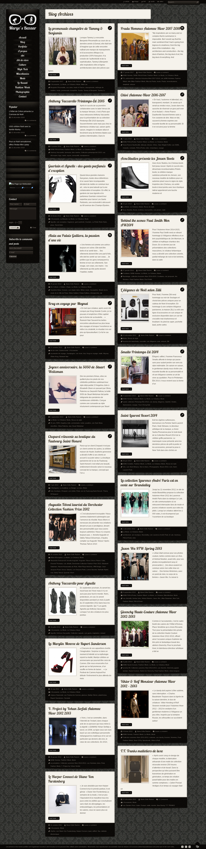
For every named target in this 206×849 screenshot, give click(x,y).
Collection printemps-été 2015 (91, 152)
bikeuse (143, 145)
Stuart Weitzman (78, 426)
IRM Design (97, 566)
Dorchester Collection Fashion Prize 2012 (86, 563)
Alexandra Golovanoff (58, 560)
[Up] (197, 845)
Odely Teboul (58, 572)
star (70, 426)
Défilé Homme (128, 75)
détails (69, 563)
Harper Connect (81, 831)
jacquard (171, 276)
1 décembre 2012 (129, 529)
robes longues (174, 671)
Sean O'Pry (138, 740)
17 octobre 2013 (56, 347)
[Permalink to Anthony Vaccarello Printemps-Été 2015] (76, 100)
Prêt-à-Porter (140, 148)
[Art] (22, 55)
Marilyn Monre (93, 695)
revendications (172, 81)
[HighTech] (22, 69)
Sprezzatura (127, 405)
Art (51, 287)
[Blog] (22, 41)
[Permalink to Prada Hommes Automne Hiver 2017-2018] (150, 28)
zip (101, 293)
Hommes (174, 737)
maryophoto (18, 187)
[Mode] (22, 78)
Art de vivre (54, 350)
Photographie (154, 467)
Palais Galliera (84, 293)
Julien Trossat (141, 805)
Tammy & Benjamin (90, 90)
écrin (80, 353)
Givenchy (170, 668)
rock (170, 467)
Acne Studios (127, 210)
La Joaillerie (64, 488)
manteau (177, 535)
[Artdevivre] (22, 59)
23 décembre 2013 (129, 335)
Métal (82, 290)
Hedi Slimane (134, 467)
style (163, 210)
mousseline (94, 290)
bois (52, 491)
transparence (84, 155)
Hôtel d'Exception (57, 557)
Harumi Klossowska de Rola (67, 566)
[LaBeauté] (22, 82)
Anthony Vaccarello (57, 152)
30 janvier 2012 (56, 757)
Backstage (126, 276)
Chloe (155, 145)
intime (73, 491)
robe (147, 148)
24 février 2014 (56, 216)
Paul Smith (148, 279)
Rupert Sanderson (57, 698)
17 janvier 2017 (128, 72)
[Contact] (22, 96)
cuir (67, 87)
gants (90, 633)
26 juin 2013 (127, 461)
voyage (161, 148)
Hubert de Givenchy (147, 671)
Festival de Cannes (74, 695)
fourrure (167, 737)
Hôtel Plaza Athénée (85, 566)
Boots (135, 210)
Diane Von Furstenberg (67, 831)
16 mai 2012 (55, 689)
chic (124, 467)
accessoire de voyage (58, 353)
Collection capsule (77, 633)
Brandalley (145, 535)
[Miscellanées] (22, 73)
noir (52, 572)
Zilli (168, 341)
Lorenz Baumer (91, 569)
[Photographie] (22, 91)
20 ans (53, 423)
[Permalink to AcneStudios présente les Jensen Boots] (147, 158)
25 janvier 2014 (56, 284)
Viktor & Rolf (155, 740)
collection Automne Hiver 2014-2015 (143, 276)
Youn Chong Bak (144, 405)
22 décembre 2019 (18, 132)
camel (125, 402)
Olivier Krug (55, 356)
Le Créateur (71, 84)
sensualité (75, 155)
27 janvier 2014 (128, 270)
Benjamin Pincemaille (58, 87)
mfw (129, 81)
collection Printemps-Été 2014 (138, 402)
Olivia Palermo (63, 426)
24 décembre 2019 (18, 117)
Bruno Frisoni (96, 560)
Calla (103, 560)
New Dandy (161, 805)
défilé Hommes (169, 78)
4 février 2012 (128, 731)
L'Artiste (62, 287)
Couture (64, 290)
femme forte (137, 598)
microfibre (54, 426)
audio (153, 1)
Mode (78, 84)
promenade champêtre (69, 90)
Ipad (90, 831)
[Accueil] (22, 37)
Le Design (72, 488)
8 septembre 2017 (57, 81)
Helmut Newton (147, 598)
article (127, 1)
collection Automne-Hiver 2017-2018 (147, 78)
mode (58, 90)
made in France (79, 87)
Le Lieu (79, 488)
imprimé (168, 402)
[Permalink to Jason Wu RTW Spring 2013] (141, 548)
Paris (78, 491)
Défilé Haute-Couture (130, 665)
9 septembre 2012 (129, 592)
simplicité (126, 84)
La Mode (63, 84)
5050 (58, 423)
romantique (154, 148)
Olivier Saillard (74, 293)
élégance (153, 341)
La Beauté (64, 219)
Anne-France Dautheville (131, 145)
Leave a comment (92, 81)
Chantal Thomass (57, 563)
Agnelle (53, 222)
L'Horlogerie (55, 488)
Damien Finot (130, 805)
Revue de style (149, 207)
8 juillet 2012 (127, 662)
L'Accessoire (55, 84)
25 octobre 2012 (56, 554)
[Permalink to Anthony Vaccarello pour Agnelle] (72, 582)
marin (64, 155)
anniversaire (75, 423)
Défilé (177, 145)
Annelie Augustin (72, 560)
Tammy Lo (101, 90)
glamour (84, 695)
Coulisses (126, 273)
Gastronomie (63, 350)
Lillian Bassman (166, 598)
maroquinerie (89, 87)
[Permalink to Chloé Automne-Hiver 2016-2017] (143, 94)
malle (100, 353)
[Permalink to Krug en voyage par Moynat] (68, 303)
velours (132, 84)
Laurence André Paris (160, 535)
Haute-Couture (134, 671)
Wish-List (84, 84)
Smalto (173, 402)
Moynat (105, 353)
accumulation (55, 763)
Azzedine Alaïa (56, 290)
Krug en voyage (92, 353)
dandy (155, 402)
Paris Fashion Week (137, 279)
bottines (141, 210)
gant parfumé (79, 222)
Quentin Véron (69, 572)
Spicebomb (146, 740)
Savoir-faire (59, 225)
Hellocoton (28, 187)
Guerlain (88, 222)
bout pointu (149, 210)
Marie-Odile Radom (74, 81)
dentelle (129, 598)
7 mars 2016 (127, 139)
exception (63, 222)
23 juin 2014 (127, 204)
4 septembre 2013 (129, 396)
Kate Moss (98, 423)
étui (84, 353)
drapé (73, 290)
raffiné (94, 831)
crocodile (143, 341)
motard (102, 633)
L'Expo (68, 287)
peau (52, 225)
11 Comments (163, 799)
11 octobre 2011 (56, 825)
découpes (54, 155)
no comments (31, 120)
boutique (57, 491)
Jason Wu (156, 598)
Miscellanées (168, 595)
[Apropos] (22, 50)
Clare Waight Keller (164, 145)
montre (153, 805)
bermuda (68, 152)
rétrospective (94, 293)
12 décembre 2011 (129, 799)
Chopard (64, 491)
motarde (126, 148)
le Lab (171, 535)
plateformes (102, 695)
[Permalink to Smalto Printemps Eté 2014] (139, 351)
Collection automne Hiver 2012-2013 (144, 668)
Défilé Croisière (128, 464)
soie (158, 341)
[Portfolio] (22, 46)
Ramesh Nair (63, 356)
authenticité (130, 78)
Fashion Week (152, 75)
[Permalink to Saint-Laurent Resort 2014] (139, 415)
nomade (132, 148)
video (161, 1)
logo (59, 155)
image (136, 1)
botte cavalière (86, 423)
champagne (71, 353)
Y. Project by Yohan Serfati (70, 766)
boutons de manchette (131, 341)
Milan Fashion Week (138, 81)
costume (152, 737)
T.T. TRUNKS (170, 805)
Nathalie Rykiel (103, 569)
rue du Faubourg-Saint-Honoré (91, 491)
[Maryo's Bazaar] (22, 30)
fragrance (71, 222)
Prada (164, 81)
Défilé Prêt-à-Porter (140, 75)
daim (71, 87)
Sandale (67, 698)
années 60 (126, 668)
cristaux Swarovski (57, 695)
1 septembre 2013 (57, 417)
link (144, 1)
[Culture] (22, 64)
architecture (127, 535)
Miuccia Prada (151, 81)
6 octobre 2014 (56, 146)
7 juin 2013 (54, 485)
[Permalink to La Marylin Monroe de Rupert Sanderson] (77, 643)
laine (78, 290)
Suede (80, 90)
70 (124, 78)
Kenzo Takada (67, 569)
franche (163, 668)
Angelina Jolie (65, 423)
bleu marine (76, 152)
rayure (69, 155)
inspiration (96, 633)
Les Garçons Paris (79, 569)
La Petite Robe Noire (99, 222)
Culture (55, 287)
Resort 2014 (164, 467)
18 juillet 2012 (55, 627)
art (133, 535)
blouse (149, 145)
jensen (159, 210)
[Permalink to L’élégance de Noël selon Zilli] (141, 289)
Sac (99, 831)
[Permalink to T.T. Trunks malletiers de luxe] (142, 750)
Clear (34, 227)
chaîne (53, 831)
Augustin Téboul (84, 560)
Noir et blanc (144, 467)
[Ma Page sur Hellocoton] (20, 184)
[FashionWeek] (22, 87)
